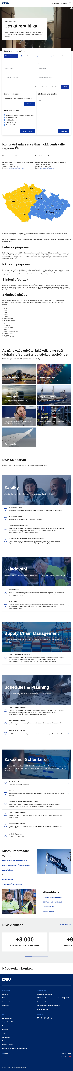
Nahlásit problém (7, 1044)
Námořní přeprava (47, 377)
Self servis (5, 1005)
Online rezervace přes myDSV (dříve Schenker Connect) (26, 538)
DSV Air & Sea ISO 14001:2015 (52, 902)
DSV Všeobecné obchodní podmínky (48, 1005)
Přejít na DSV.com (42, 1009)
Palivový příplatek (7, 870)
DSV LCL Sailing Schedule (17, 707)
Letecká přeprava (11, 377)
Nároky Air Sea (7, 879)
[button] (28, 957)
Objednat (5, 994)
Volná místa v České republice (11, 884)
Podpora (5, 1041)
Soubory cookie (42, 1002)
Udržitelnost (6, 1037)
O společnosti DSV (8, 1022)
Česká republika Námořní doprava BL (14, 860)
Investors (5, 1029)
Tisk (3, 1033)
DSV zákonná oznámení (44, 994)
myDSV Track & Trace (15, 507)
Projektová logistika (47, 397)
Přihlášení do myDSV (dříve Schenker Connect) (23, 801)
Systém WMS (13, 602)
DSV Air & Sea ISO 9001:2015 (52, 897)
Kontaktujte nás (7, 1018)
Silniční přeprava (11, 397)
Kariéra (4, 1026)
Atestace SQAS (48, 911)
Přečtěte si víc (63, 924)
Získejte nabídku (7, 998)
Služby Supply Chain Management (19, 654)
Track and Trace (7, 1002)
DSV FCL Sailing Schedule (17, 720)
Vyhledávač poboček (15, 834)
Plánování (12, 791)
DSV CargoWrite (14, 589)
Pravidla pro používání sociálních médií (14, 1048)
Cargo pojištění (10, 444)
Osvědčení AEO (48, 906)
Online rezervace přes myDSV (18, 525)
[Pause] (71, 8)
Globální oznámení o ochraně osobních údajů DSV (53, 998)
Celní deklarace (11, 418)
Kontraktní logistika (47, 418)
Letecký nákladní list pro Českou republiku (15, 865)
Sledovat (64, 131)
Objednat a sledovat (15, 782)
